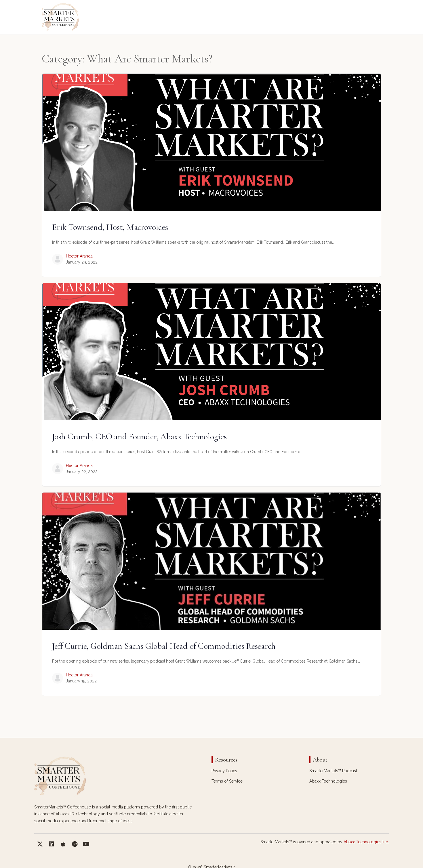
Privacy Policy (224, 770)
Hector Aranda (79, 256)
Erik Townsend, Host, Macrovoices (110, 227)
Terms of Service (227, 781)
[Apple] (63, 844)
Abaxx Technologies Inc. (366, 842)
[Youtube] (86, 844)
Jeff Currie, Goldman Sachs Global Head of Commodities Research (164, 646)
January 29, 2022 (82, 262)
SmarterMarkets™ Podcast (333, 770)
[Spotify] (74, 844)
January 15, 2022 (81, 681)
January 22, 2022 (82, 471)
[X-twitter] (40, 844)
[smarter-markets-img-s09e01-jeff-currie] (211, 561)
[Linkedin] (51, 844)
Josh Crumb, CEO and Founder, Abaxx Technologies (139, 436)
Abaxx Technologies (328, 781)
